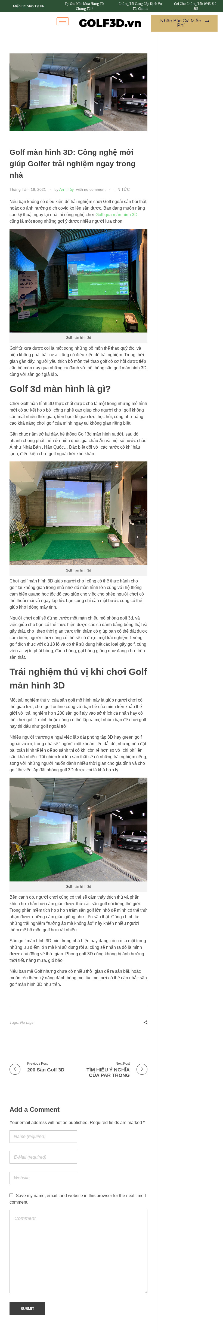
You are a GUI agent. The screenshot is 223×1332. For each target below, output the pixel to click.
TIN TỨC (122, 189)
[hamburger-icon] (63, 21)
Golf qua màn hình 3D (116, 214)
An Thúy (66, 189)
